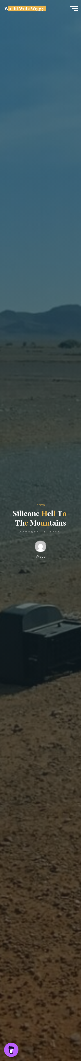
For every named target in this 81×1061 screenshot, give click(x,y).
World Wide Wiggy (24, 8)
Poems (39, 505)
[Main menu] (74, 8)
